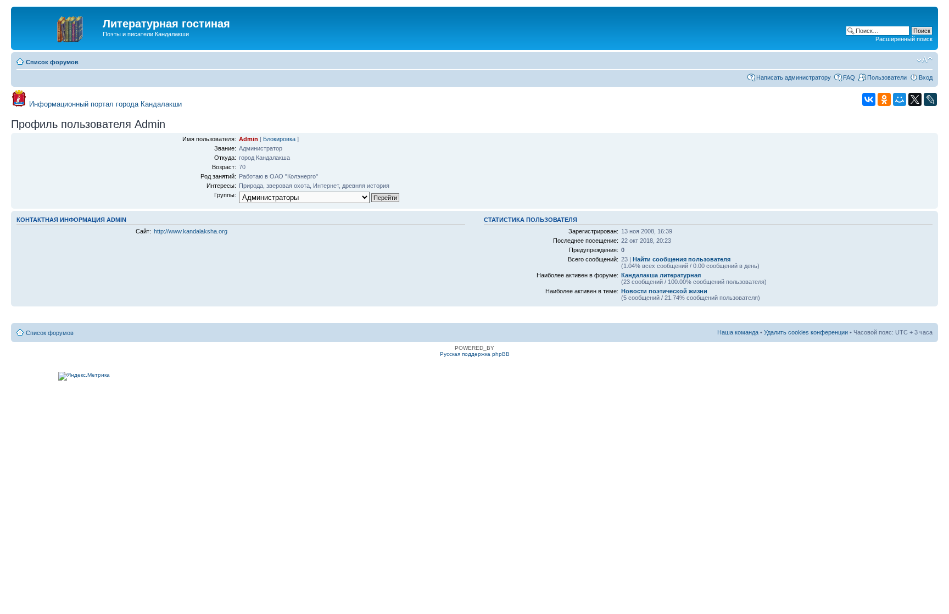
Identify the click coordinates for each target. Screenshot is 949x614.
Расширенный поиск (904, 39)
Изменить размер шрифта (925, 60)
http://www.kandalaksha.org (190, 231)
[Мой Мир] (899, 99)
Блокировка (279, 139)
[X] (915, 99)
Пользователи (887, 77)
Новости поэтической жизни (664, 291)
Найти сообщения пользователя (681, 259)
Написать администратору (793, 77)
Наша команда (737, 332)
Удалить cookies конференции (806, 332)
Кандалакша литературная (661, 275)
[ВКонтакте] (868, 99)
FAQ (849, 77)
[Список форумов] (58, 26)
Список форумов (52, 62)
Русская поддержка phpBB (475, 354)
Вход (926, 77)
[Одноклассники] (884, 99)
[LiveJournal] (930, 99)
